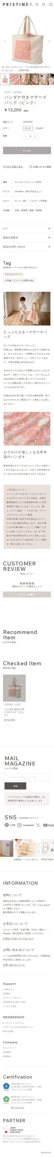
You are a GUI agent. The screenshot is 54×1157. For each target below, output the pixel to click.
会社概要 (6, 1052)
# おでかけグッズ (13, 274)
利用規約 (6, 994)
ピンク (29, 128)
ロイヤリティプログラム (13, 1023)
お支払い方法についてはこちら (18, 938)
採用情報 (6, 1056)
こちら (45, 905)
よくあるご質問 (9, 1006)
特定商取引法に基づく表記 (14, 1002)
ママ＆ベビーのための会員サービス (18, 1027)
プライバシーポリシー (12, 998)
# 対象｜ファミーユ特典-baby (19, 280)
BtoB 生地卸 (8, 1031)
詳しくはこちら (17, 1107)
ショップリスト (9, 1048)
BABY (7, 92)
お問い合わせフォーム (14, 965)
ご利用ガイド (8, 989)
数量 (5, 136)
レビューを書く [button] (27, 594)
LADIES (17, 92)
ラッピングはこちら (13, 166)
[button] (43, 4)
